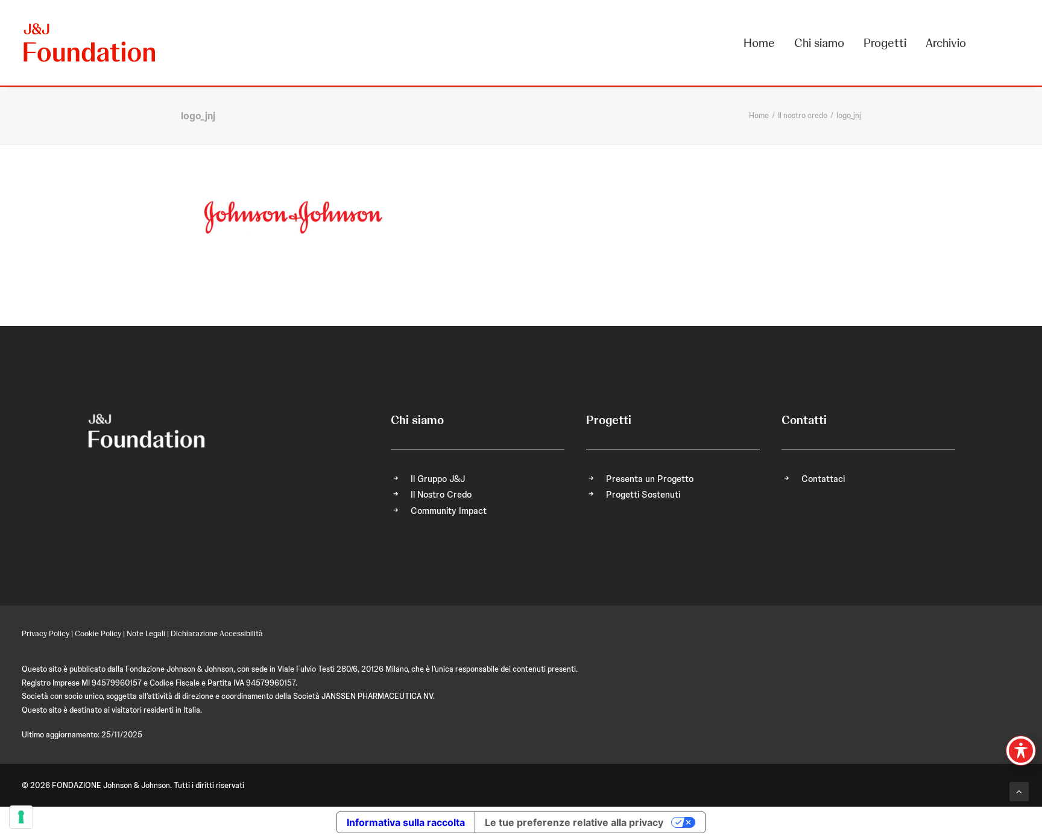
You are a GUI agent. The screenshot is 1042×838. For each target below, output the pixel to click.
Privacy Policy (45, 633)
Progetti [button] (885, 43)
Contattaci (823, 479)
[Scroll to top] (1019, 791)
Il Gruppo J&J (438, 479)
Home (759, 43)
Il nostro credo (802, 115)
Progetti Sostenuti (643, 495)
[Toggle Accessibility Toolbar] (1020, 750)
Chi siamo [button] (819, 43)
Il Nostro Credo (441, 495)
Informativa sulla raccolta (406, 822)
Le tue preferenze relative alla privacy (574, 822)
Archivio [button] (946, 43)
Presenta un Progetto (649, 479)
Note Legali (146, 633)
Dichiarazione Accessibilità (217, 633)
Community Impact (449, 511)
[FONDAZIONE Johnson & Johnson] (90, 43)
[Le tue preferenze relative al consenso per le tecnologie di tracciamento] (21, 816)
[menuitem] (763, 43)
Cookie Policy (98, 633)
